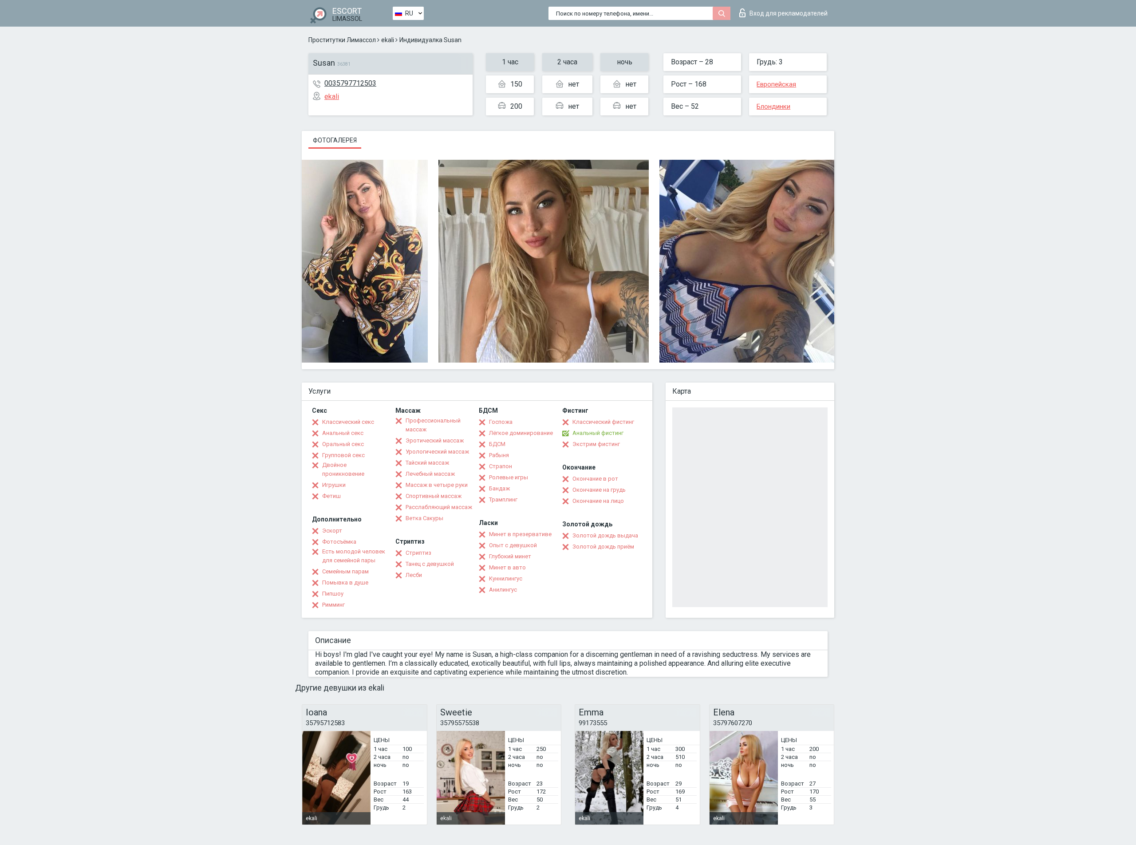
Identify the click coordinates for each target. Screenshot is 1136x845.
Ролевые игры (508, 477)
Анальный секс (342, 433)
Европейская (776, 84)
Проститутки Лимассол (342, 39)
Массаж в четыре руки (437, 485)
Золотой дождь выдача (605, 535)
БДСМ (497, 444)
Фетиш (331, 496)
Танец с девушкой (430, 564)
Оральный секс (343, 444)
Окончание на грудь (599, 489)
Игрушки (334, 485)
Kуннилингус (505, 578)
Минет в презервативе (520, 534)
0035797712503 (350, 83)
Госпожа (501, 422)
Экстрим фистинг (596, 444)
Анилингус (503, 589)
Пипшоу (332, 593)
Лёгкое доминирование (521, 433)
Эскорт (332, 530)
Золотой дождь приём (603, 546)
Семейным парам (345, 571)
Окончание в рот (595, 478)
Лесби (414, 575)
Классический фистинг (603, 422)
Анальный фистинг (597, 433)
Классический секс (348, 422)
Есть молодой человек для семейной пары (353, 556)
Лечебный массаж (430, 473)
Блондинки (773, 107)
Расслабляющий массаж (439, 507)
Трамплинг (503, 499)
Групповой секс (343, 455)
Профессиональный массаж (433, 425)
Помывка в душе (345, 582)
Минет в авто (507, 567)
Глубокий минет (510, 556)
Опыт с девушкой (513, 545)
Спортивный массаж (434, 496)
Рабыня (499, 455)
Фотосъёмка (339, 541)
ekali (387, 39)
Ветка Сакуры (424, 518)
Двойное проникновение (343, 469)
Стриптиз (418, 552)
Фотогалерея (335, 140)
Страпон (500, 466)
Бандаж (499, 488)
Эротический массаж (435, 440)
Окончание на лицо (598, 501)
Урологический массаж (437, 451)
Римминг (333, 604)
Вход (788, 13)
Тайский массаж (427, 462)
